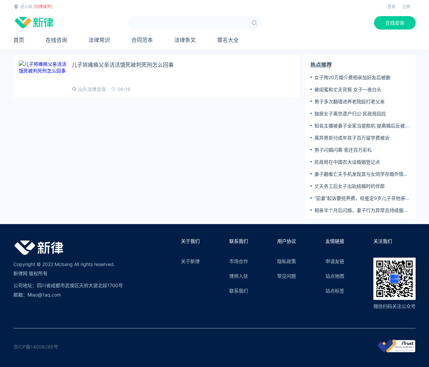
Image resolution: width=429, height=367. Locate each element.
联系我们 (238, 291)
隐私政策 (286, 261)
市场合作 (238, 261)
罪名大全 (228, 40)
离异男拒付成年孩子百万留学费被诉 (351, 138)
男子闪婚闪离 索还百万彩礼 (343, 150)
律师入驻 (238, 276)
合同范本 (142, 40)
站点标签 (334, 291)
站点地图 (334, 276)
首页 (18, 40)
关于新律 (190, 261)
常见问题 (286, 276)
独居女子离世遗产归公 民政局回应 (350, 113)
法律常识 (99, 40)
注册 (406, 6)
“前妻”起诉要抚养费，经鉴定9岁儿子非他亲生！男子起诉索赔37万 (359, 198)
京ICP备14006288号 (35, 347)
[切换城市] (43, 6)
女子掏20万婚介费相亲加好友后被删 (352, 77)
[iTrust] (396, 351)
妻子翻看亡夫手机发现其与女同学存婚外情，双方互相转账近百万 (361, 174)
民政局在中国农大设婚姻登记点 (347, 162)
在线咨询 (394, 22)
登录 (391, 6)
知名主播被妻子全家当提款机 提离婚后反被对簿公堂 (362, 126)
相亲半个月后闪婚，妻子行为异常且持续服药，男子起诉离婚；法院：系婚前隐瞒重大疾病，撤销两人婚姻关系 (361, 210)
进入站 (26, 6)
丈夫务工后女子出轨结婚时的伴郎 (349, 186)
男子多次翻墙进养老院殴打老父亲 (349, 101)
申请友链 (334, 261)
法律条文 (185, 40)
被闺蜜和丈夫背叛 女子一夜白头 (347, 89)
